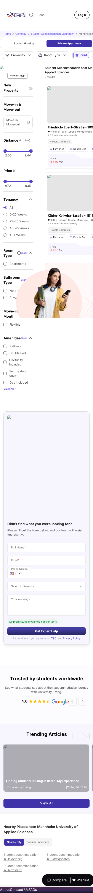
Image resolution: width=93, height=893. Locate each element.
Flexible (15, 324)
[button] (13, 573)
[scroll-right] (82, 701)
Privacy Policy (71, 638)
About (5, 889)
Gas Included (19, 382)
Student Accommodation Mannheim (52, 33)
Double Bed (18, 353)
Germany (20, 33)
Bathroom (16, 346)
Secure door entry (18, 373)
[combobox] (49, 15)
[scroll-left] (72, 701)
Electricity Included (16, 362)
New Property (10, 87)
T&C (53, 638)
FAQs (33, 889)
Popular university (38, 842)
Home (7, 33)
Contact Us (19, 889)
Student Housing (24, 43)
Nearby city (14, 842)
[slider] (5, 151)
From (56, 160)
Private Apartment (69, 43)
